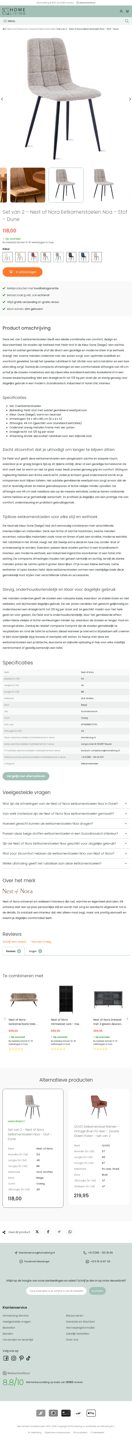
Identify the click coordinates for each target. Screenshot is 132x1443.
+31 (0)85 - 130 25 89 (100, 1252)
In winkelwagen (25, 272)
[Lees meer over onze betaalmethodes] (40, 1413)
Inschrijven (97, 1290)
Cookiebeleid (97, 1432)
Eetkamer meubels (27, 28)
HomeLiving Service (16, 1316)
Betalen (8, 1334)
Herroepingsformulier (80, 1328)
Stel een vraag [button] (41, 941)
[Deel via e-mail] (59, 1232)
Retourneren (74, 1316)
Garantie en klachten (80, 1322)
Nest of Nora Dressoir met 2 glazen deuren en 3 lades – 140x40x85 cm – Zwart (108, 1017)
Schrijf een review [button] (14, 941)
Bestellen (9, 1328)
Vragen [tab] (33, 951)
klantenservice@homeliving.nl (37, 1252)
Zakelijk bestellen (77, 1334)
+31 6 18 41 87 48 (100, 1261)
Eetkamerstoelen (47, 28)
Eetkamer (11, 28)
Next (130, 99)
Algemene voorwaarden (57, 1432)
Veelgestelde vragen (17, 1322)
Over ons (72, 1340)
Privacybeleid (80, 1432)
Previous (2, 99)
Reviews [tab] (10, 951)
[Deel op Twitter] (37, 1232)
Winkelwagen (127, 11)
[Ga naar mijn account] (121, 11)
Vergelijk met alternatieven (26, 776)
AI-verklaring (34, 1432)
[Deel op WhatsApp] (70, 1232)
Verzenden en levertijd (18, 1340)
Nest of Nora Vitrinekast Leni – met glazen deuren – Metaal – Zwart (66, 1017)
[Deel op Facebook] (48, 1232)
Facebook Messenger (37, 1261)
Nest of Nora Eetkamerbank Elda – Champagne (23, 1017)
